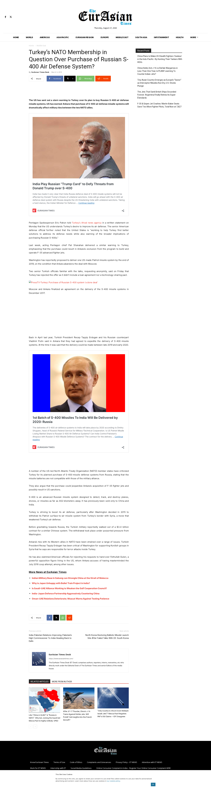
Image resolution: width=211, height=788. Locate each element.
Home (31, 45)
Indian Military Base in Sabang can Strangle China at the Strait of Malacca (70, 578)
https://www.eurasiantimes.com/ (61, 659)
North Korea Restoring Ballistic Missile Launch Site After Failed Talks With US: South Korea (107, 636)
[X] (11, 17)
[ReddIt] (69, 617)
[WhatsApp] (63, 617)
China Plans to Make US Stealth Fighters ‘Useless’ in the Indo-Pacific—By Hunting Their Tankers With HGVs (159, 59)
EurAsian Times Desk (40, 72)
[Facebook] (5, 17)
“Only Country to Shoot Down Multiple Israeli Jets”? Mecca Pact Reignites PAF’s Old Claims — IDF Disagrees (112, 714)
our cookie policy (113, 781)
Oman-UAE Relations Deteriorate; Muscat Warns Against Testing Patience (70, 598)
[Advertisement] (78, 91)
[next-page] (35, 726)
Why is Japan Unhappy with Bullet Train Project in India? (61, 583)
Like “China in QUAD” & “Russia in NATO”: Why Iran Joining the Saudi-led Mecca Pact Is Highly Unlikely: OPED (44, 718)
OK (153, 784)
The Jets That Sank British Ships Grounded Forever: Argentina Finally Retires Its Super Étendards (156, 95)
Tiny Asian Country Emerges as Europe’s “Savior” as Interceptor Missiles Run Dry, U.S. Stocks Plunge (159, 83)
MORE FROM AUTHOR (62, 681)
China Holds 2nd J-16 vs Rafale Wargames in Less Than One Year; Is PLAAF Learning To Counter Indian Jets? (157, 71)
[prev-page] (30, 726)
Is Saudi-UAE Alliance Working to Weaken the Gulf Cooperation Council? (69, 588)
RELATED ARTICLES (40, 681)
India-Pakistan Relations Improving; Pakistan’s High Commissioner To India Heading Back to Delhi (50, 638)
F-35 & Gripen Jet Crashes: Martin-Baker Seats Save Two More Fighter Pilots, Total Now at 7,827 (159, 105)
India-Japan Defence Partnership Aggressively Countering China (65, 593)
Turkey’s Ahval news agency (86, 222)
